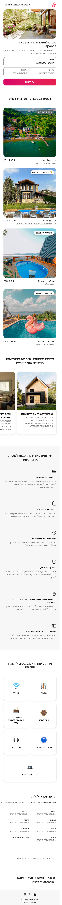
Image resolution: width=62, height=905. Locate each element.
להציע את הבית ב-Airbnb (17, 4)
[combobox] (30, 63)
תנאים (25, 902)
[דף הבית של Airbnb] (54, 4)
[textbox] (43, 73)
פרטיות (34, 902)
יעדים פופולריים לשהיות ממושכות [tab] (42, 802)
